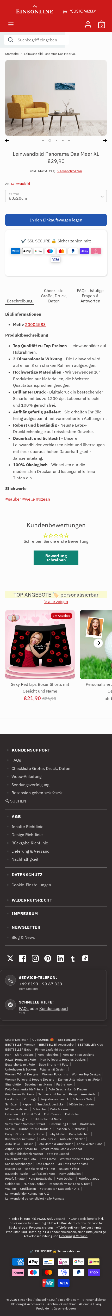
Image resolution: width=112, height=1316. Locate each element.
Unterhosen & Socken (20, 1069)
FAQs (24, 1008)
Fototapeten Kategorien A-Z (59, 1189)
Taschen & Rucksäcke (70, 1129)
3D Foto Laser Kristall (73, 1164)
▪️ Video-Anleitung (23, 776)
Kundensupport (53, 1008)
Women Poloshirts (55, 1074)
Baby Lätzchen (79, 1134)
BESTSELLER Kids (90, 1044)
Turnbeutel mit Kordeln (35, 1129)
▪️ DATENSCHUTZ (24, 874)
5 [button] (69, 140)
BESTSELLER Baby (18, 1049)
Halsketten (12, 1099)
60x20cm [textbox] (18, 198)
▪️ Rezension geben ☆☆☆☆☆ (34, 792)
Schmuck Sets (82, 1099)
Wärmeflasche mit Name (77, 1159)
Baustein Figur (69, 1169)
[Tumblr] (73, 958)
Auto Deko (12, 1144)
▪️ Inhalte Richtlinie (24, 826)
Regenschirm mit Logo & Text (69, 1184)
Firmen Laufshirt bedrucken (54, 1049)
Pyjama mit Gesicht (53, 1069)
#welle (28, 499)
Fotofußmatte (15, 1178)
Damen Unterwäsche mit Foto (79, 1079)
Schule (10, 1129)
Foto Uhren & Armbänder (55, 1144)
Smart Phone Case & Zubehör (61, 1149)
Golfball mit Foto (43, 1174)
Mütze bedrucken (81, 1104)
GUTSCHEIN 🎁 (43, 1040)
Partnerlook (64, 1084)
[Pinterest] (48, 958)
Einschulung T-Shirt (62, 1124)
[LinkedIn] (60, 958)
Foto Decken (65, 1178)
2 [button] (49, 140)
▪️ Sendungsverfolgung (27, 784)
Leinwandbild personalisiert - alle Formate (34, 1198)
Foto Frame (48, 1159)
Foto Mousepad (58, 1154)
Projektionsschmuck (54, 1099)
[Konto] (88, 22)
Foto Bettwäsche (41, 1178)
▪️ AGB (13, 816)
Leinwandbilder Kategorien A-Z (27, 1193)
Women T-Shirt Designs (21, 1074)
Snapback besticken (51, 1104)
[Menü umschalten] (11, 24)
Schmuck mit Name (51, 1094)
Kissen (29, 1144)
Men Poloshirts (48, 1055)
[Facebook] (23, 958)
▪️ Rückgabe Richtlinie (26, 842)
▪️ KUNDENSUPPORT (27, 750)
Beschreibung (19, 300)
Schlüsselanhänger (18, 1164)
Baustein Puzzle (16, 1174)
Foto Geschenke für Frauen (67, 1089)
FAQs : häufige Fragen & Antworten (90, 295)
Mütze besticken (17, 1109)
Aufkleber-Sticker (72, 1139)
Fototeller (72, 1114)
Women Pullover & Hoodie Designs (29, 1079)
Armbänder (89, 1094)
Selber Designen (16, 1040)
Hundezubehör (34, 1184)
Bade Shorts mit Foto (54, 1064)
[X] (10, 958)
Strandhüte (13, 1084)
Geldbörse (12, 1184)
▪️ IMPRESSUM (21, 913)
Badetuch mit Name (38, 1084)
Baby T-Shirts (14, 1134)
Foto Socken (59, 1109)
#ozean (43, 499)
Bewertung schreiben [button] (56, 557)
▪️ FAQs (13, 760)
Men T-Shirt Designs (19, 1055)
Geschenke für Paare (19, 1094)
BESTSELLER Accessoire (56, 1044)
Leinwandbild (20, 183)
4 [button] (63, 140)
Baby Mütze (56, 1134)
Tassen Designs (16, 1119)
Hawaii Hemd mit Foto (20, 1059)
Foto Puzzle (47, 1139)
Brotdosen (87, 1124)
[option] (56, 98)
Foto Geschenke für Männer (25, 1089)
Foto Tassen (52, 1114)
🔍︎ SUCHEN (15, 801)
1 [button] (43, 140)
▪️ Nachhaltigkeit (22, 859)
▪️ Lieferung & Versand (27, 851)
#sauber (13, 499)
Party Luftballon (70, 1174)
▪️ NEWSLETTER (22, 927)
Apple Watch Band (90, 1144)
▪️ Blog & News (20, 937)
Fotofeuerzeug (88, 1178)
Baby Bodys (36, 1134)
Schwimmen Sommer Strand (25, 1124)
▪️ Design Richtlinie (24, 834)
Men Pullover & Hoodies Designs (63, 1059)
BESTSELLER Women (20, 1044)
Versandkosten (69, 171)
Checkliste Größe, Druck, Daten (54, 295)
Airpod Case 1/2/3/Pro (21, 1149)
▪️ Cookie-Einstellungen (28, 884)
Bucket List (13, 1169)
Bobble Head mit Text (40, 1169)
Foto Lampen (45, 1164)
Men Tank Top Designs (78, 1055)
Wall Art (10, 1189)
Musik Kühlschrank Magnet (24, 1154)
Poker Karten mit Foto (20, 1159)
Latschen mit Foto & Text (22, 1114)
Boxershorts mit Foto (20, 1064)
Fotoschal (39, 1109)
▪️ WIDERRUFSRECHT (28, 900)
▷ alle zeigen (56, 601)
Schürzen (11, 1104)
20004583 (35, 324)
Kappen (27, 1104)
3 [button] (56, 140)
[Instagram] (35, 958)
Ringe (73, 1094)
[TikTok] (85, 958)
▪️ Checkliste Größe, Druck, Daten (37, 768)
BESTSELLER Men (70, 1040)
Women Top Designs (86, 1074)
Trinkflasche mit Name (46, 1119)
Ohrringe (30, 1099)
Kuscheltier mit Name (20, 1139)
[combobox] (56, 196)
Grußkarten (28, 1189)
